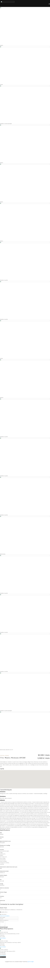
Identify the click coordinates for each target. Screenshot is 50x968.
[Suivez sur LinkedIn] (44, 965)
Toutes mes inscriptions (4, 915)
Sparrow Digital (31, 961)
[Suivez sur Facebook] (38, 965)
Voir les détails (3, 938)
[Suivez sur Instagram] (41, 965)
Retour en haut (3, 957)
